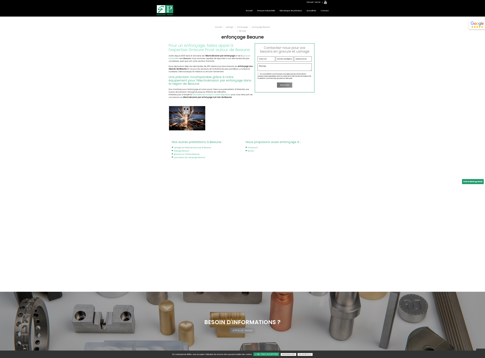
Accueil (249, 10)
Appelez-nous (242, 330)
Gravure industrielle (266, 10)
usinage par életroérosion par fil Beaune (192, 147)
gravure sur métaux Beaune (187, 154)
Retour (242, 31)
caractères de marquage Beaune (189, 157)
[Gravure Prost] (165, 10)
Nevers (251, 150)
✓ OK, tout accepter (266, 354)
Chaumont (253, 147)
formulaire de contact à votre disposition (211, 94)
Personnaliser (288, 354)
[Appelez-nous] (242, 323)
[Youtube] (325, 2)
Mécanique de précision (291, 10)
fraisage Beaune (181, 150)
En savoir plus (305, 354)
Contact (325, 10)
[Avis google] (477, 24)
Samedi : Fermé (313, 2)
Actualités (311, 10)
